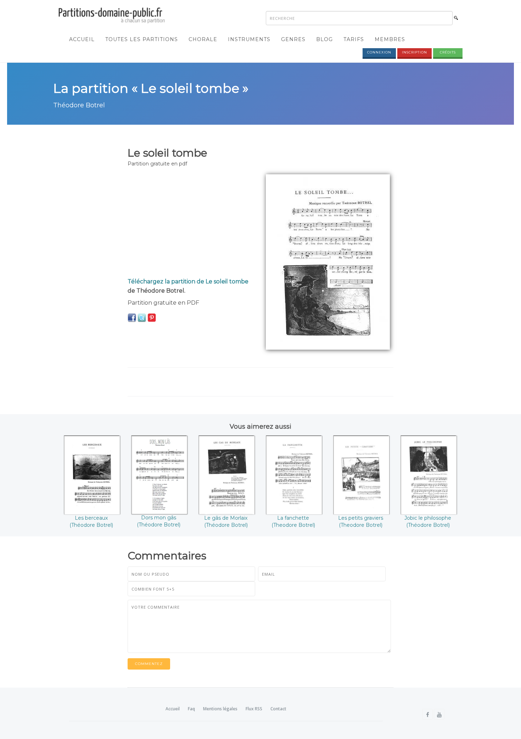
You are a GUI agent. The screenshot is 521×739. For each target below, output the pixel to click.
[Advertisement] (191, 223)
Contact (278, 709)
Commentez (149, 663)
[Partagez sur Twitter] (142, 317)
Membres (390, 39)
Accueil (82, 39)
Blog (324, 39)
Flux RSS (254, 709)
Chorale (203, 39)
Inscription (414, 52)
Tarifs (353, 39)
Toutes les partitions (141, 39)
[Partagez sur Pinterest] (151, 317)
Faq (191, 709)
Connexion (379, 52)
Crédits (448, 52)
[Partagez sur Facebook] (132, 317)
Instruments (249, 39)
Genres (293, 39)
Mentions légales (220, 709)
